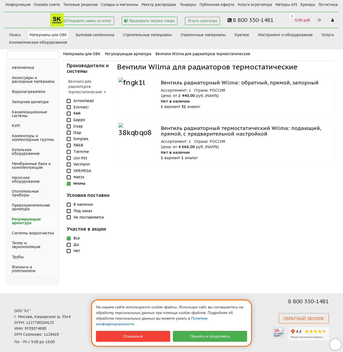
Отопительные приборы (25, 193)
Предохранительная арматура (31, 207)
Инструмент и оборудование (285, 34)
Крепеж (241, 34)
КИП (16, 125)
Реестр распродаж (158, 4)
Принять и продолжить (210, 336)
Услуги (328, 34)
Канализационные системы (29, 114)
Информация (18, 4)
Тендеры (188, 4)
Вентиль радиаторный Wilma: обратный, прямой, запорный (240, 82)
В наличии (83, 204)
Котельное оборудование (26, 151)
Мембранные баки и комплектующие (31, 165)
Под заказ (82, 210)
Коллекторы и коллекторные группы (33, 137)
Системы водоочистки (33, 233)
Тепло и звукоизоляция (26, 245)
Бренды (307, 4)
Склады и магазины (119, 4)
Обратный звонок (303, 318)
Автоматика (23, 67)
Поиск (15, 34)
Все (76, 238)
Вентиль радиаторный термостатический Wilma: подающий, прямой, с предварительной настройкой (241, 131)
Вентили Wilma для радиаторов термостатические (202, 54)
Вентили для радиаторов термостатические (85, 86)
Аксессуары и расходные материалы (33, 79)
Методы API (286, 4)
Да (76, 244)
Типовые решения (80, 4)
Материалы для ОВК (48, 34)
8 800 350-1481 (308, 301)
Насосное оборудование (26, 179)
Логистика (328, 4)
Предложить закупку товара (151, 21)
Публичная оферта (216, 4)
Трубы (18, 256)
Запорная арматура (30, 101)
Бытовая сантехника (95, 34)
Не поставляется (88, 217)
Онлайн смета (47, 4)
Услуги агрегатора (254, 4)
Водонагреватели (28, 91)
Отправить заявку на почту (88, 21)
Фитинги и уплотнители (23, 269)
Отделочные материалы (203, 34)
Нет (76, 250)
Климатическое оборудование (38, 42)
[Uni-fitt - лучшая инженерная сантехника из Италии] (35, 18)
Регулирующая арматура (128, 54)
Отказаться (133, 336)
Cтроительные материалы (147, 34)
